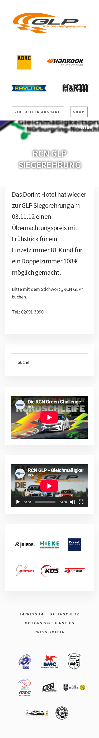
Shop (79, 111)
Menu (87, 127)
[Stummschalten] (72, 502)
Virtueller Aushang (38, 111)
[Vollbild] (81, 502)
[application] (49, 485)
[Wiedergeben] (18, 502)
